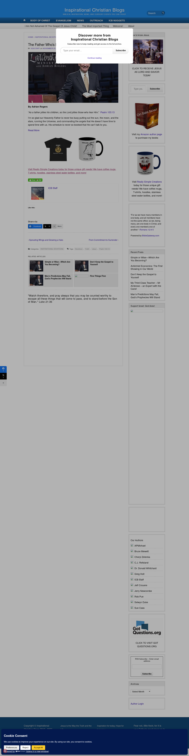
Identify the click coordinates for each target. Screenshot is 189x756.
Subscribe (121, 50)
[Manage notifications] (5, 751)
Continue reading (95, 58)
